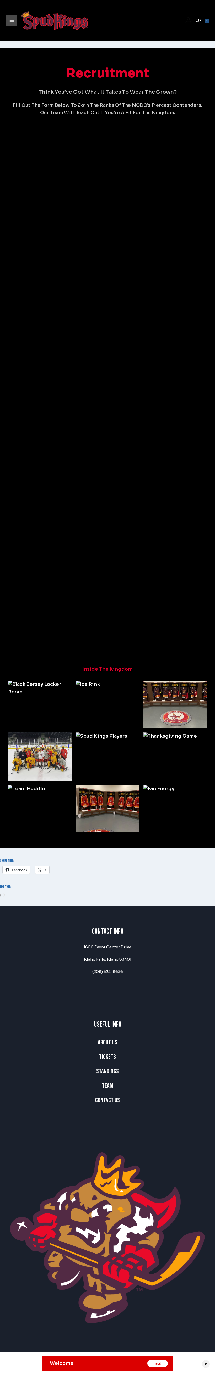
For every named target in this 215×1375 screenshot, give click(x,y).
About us (107, 1042)
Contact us (107, 1100)
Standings (107, 1071)
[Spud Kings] (54, 20)
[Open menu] (11, 20)
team (107, 1085)
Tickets (107, 1057)
